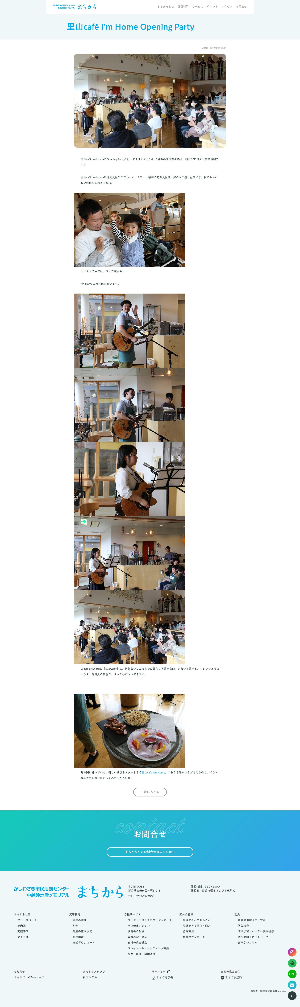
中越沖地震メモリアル (252, 920)
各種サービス (132, 914)
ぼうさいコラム (247, 943)
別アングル (90, 977)
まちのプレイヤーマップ (29, 977)
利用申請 (78, 937)
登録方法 (188, 931)
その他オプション (139, 926)
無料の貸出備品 (137, 937)
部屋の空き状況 (82, 931)
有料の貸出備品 (137, 943)
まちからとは (165, 7)
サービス (197, 7)
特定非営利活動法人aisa (273, 991)
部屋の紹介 (79, 920)
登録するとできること (197, 920)
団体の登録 (186, 914)
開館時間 (22, 931)
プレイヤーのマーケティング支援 (148, 948)
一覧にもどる (150, 792)
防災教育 (243, 926)
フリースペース (27, 920)
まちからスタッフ (94, 972)
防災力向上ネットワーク (253, 937)
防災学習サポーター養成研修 (256, 931)
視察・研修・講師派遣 (141, 954)
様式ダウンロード (84, 943)
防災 (237, 914)
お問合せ (241, 7)
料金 (75, 926)
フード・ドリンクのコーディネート (150, 920)
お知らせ (19, 972)
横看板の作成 (136, 931)
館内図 (21, 926)
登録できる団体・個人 (197, 926)
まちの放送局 (233, 977)
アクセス (226, 7)
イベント (212, 7)
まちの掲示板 (164, 977)
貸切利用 (183, 7)
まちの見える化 (230, 972)
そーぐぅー (159, 972)
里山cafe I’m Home (153, 772)
